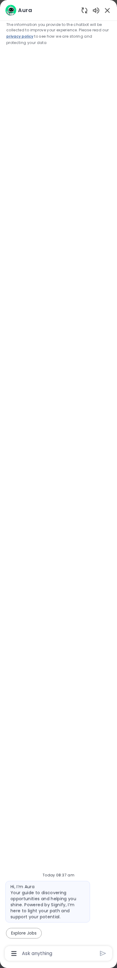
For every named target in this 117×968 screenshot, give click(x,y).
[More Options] (14, 953)
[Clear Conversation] (84, 10)
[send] (103, 953)
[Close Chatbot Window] (107, 10)
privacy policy (19, 36)
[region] (58, 481)
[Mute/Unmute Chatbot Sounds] (96, 10)
